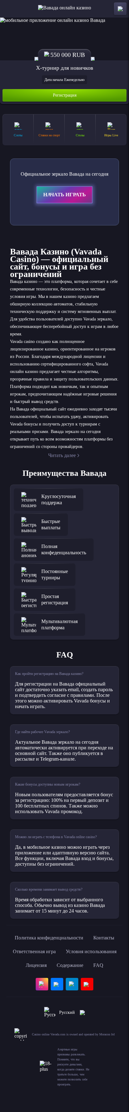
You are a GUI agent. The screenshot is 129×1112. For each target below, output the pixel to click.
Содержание (70, 965)
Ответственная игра (34, 951)
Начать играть (64, 195)
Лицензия (36, 965)
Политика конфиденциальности (49, 937)
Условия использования (91, 951)
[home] (64, 9)
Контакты (103, 937)
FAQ (98, 965)
